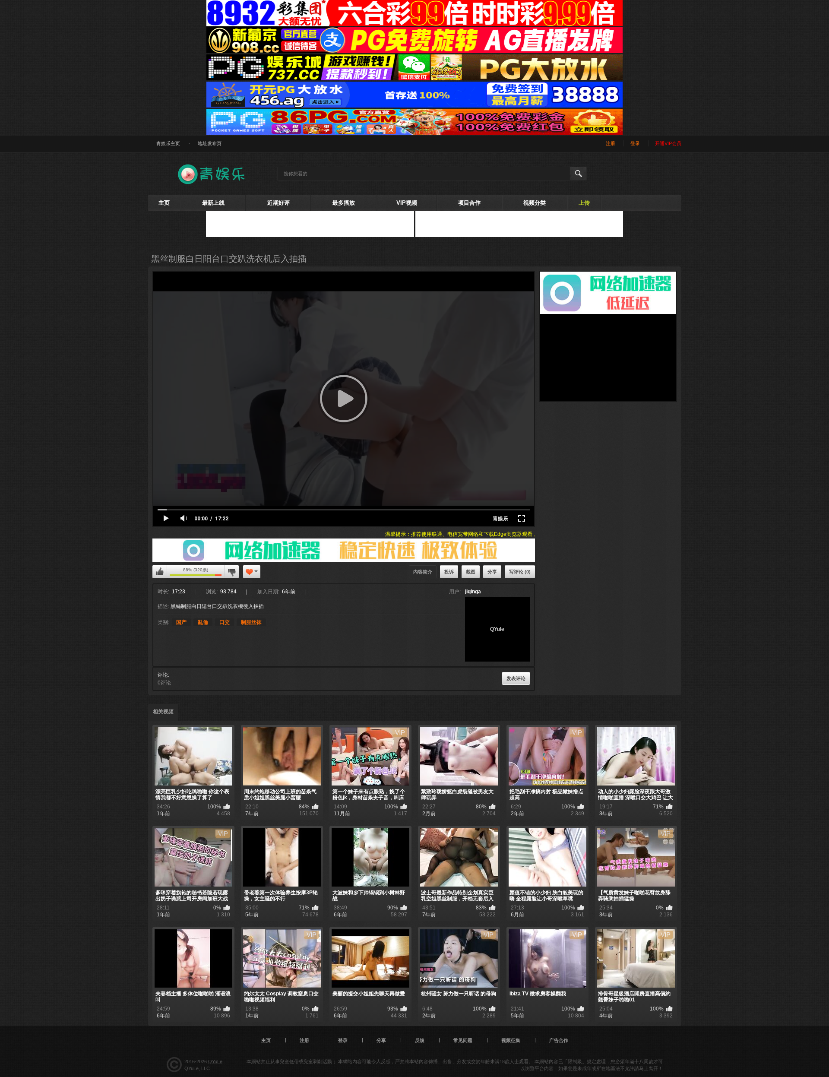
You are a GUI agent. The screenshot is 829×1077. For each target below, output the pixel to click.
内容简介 (422, 571)
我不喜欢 (231, 571)
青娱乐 (500, 519)
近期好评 (278, 203)
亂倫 (203, 622)
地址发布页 (209, 143)
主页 (164, 203)
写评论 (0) (520, 571)
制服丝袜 (251, 622)
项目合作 (469, 203)
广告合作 (558, 1040)
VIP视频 (406, 203)
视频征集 (510, 1040)
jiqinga (473, 592)
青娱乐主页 (168, 143)
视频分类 (534, 203)
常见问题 (462, 1040)
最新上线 (213, 203)
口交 (224, 622)
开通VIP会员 (668, 143)
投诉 (449, 571)
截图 (470, 571)
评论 (163, 675)
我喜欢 (159, 571)
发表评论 (515, 678)
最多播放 (343, 203)
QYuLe (215, 1061)
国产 (181, 622)
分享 (492, 571)
